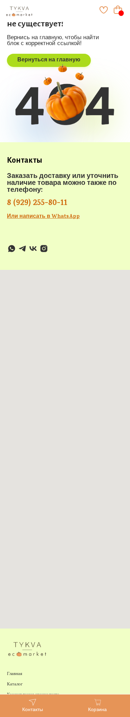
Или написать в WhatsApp (43, 216)
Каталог (15, 684)
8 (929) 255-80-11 (37, 204)
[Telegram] (22, 248)
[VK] (33, 248)
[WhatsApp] (11, 248)
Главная (14, 674)
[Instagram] (44, 248)
